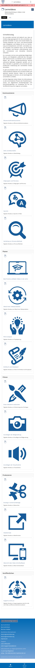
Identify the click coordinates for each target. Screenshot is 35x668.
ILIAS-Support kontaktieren (8, 646)
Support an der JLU (8, 600)
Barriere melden (5, 629)
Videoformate (7, 533)
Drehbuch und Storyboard (10, 367)
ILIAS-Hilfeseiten (5, 643)
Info (10, 17)
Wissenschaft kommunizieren (11, 120)
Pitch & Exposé (7, 337)
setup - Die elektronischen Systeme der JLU (13, 653)
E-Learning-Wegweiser (7, 651)
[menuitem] (10, 665)
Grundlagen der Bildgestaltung (12, 435)
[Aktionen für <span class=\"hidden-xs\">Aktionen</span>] (32, 9)
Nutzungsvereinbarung (7, 634)
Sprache (5, 211)
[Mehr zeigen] (32, 5)
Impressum (4, 639)
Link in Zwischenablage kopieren (9, 620)
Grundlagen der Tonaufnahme (12, 465)
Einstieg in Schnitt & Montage (11, 502)
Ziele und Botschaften (9, 151)
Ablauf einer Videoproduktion (11, 306)
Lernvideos (17, 2)
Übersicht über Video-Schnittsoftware (14, 563)
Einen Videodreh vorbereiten (11, 404)
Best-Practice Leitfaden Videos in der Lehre (15, 279)
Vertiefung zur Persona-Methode (12, 241)
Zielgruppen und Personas (11, 181)
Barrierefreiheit (5, 627)
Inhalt (3, 18)
